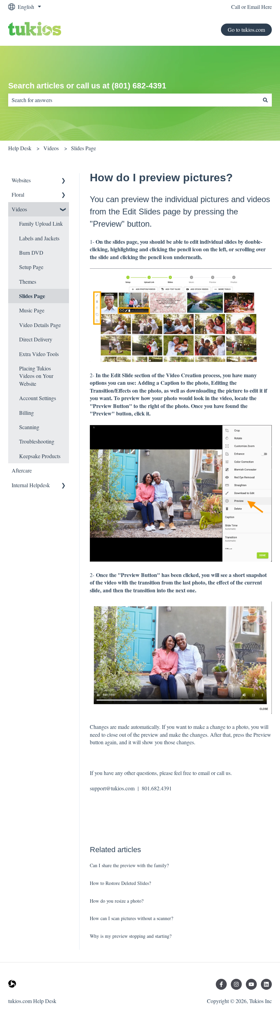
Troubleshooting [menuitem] (36, 441)
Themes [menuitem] (27, 281)
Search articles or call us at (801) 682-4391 (87, 85)
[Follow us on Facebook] (221, 984)
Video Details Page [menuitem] (40, 324)
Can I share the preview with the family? (129, 865)
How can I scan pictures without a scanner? (131, 918)
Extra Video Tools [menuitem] (39, 353)
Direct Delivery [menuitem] (35, 339)
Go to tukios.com (246, 29)
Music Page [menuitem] (31, 310)
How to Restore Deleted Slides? (120, 883)
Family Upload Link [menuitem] (41, 223)
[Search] (265, 100)
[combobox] (133, 100)
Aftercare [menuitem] (22, 470)
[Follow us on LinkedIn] (266, 984)
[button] (63, 181)
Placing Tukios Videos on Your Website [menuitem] (36, 376)
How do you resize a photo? (116, 901)
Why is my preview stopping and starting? (130, 936)
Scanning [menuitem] (29, 427)
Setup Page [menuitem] (31, 266)
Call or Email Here (251, 6)
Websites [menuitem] (21, 180)
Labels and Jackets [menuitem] (39, 238)
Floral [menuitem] (18, 194)
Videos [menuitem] (19, 209)
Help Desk (19, 148)
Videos (51, 148)
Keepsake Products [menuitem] (39, 456)
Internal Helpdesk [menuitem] (31, 485)
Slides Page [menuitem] (32, 296)
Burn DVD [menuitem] (31, 252)
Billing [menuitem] (26, 412)
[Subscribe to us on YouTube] (251, 984)
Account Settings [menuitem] (37, 397)
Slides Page (83, 148)
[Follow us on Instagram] (236, 984)
